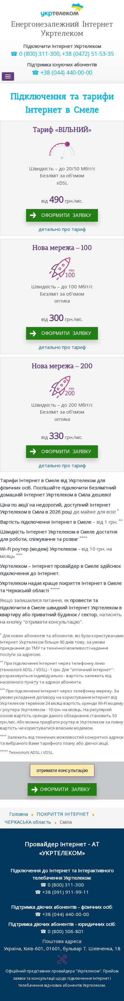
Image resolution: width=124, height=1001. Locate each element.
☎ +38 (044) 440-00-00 (62, 72)
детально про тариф (62, 229)
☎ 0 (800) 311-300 (34, 53)
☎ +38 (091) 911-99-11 (62, 892)
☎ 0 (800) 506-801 (62, 931)
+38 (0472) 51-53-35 (88, 53)
